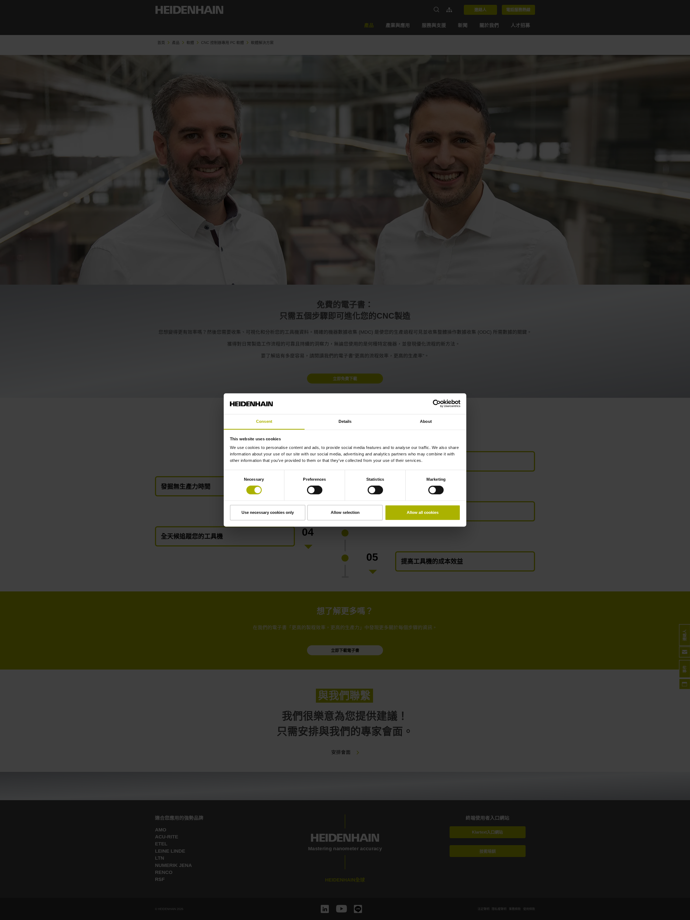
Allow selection (345, 512)
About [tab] (426, 421)
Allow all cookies (423, 512)
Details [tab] (345, 421)
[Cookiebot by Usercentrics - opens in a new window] (436, 404)
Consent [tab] (264, 421)
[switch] (314, 490)
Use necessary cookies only (268, 512)
